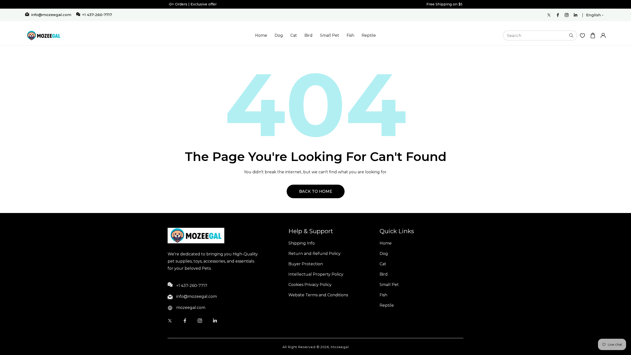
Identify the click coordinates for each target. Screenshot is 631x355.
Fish (350, 35)
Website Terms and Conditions (318, 295)
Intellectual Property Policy (315, 274)
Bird (308, 35)
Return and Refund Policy (314, 253)
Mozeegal (340, 347)
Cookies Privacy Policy (310, 284)
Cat (293, 35)
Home (261, 35)
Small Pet (329, 35)
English (593, 15)
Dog (279, 35)
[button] (593, 35)
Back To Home (315, 191)
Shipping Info (301, 243)
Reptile (369, 35)
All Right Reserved (299, 347)
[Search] (571, 35)
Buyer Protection (305, 264)
